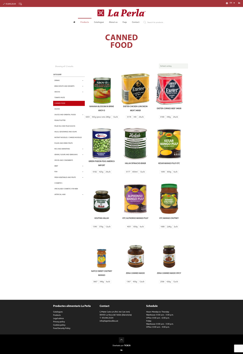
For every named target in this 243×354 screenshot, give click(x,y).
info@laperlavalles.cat (109, 321)
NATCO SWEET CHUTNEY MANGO (101, 273)
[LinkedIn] (239, 3)
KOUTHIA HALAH (102, 218)
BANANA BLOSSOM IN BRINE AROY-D (101, 109)
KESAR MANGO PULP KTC (169, 163)
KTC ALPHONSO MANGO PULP (135, 218)
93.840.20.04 (11, 4)
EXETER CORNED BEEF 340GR (169, 109)
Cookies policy (59, 325)
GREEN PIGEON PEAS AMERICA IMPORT (102, 163)
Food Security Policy (61, 328)
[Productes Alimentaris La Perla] (121, 12)
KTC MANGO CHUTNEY (169, 218)
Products (57, 315)
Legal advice (58, 319)
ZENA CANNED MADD (135, 273)
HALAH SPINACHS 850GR (135, 163)
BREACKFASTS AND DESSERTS (64, 86)
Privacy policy (59, 322)
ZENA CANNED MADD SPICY (169, 273)
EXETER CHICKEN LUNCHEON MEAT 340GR (135, 109)
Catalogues (58, 312)
